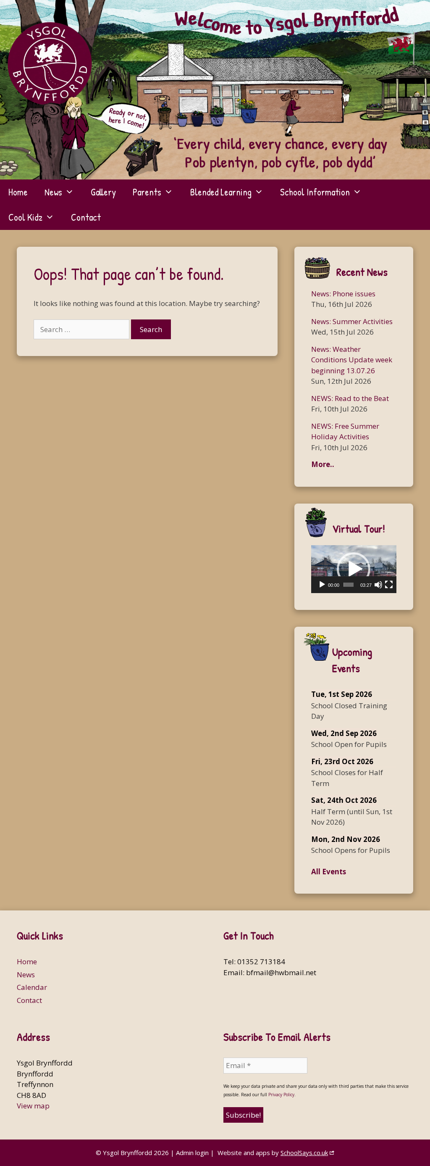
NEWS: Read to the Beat (350, 398)
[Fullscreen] (389, 584)
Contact (86, 217)
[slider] (348, 585)
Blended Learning (221, 191)
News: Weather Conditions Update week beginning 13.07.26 (351, 359)
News (53, 191)
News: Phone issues (343, 293)
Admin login (192, 1152)
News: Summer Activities (352, 321)
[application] (353, 569)
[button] (353, 569)
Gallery (103, 191)
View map (33, 1106)
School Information (315, 191)
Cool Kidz (25, 217)
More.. (322, 464)
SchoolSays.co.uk (304, 1152)
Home (18, 191)
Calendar (32, 987)
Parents (147, 191)
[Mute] (378, 584)
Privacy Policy (281, 1094)
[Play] (322, 584)
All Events (328, 871)
